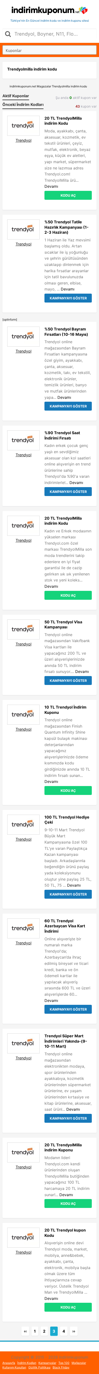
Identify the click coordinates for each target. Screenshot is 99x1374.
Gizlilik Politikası (39, 1367)
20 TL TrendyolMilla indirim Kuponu (63, 1147)
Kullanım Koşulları (14, 1367)
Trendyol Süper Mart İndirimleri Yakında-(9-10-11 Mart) (65, 1041)
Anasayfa (8, 1363)
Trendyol (23, 140)
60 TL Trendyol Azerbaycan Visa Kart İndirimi (64, 926)
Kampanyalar (47, 1363)
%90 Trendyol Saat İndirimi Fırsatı (62, 435)
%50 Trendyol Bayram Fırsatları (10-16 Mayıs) (66, 332)
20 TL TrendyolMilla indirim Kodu (63, 121)
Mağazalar (79, 1363)
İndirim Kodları (26, 1363)
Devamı (51, 186)
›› (73, 1331)
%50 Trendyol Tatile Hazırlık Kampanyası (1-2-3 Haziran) (66, 227)
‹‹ (25, 1331)
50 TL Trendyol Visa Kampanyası (63, 624)
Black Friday (61, 1367)
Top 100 (63, 1363)
